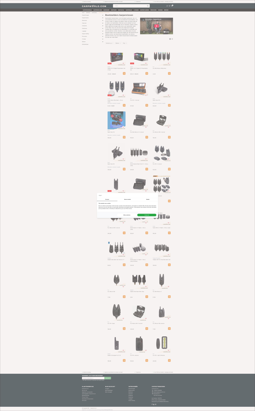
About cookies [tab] (127, 199)
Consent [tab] (107, 199)
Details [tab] (147, 199)
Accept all (147, 215)
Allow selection (126, 215)
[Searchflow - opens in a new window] (154, 195)
